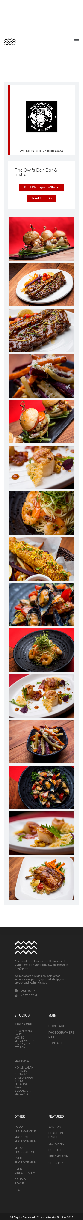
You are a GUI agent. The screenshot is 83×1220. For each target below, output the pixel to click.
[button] (41, 187)
